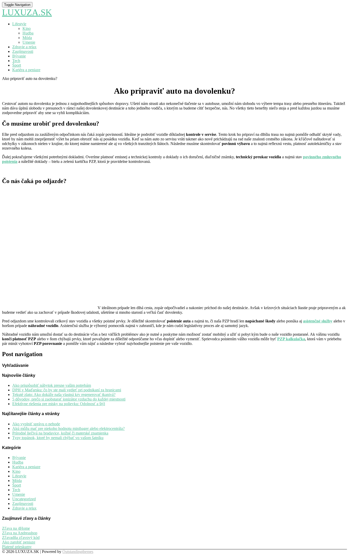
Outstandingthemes (77, 551)
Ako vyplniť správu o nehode (36, 424)
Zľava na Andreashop (19, 533)
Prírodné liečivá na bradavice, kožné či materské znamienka (60, 433)
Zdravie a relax (24, 47)
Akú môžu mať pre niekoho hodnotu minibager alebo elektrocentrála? (68, 428)
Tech (16, 60)
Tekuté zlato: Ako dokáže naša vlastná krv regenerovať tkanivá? (63, 394)
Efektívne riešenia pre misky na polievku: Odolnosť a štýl (58, 404)
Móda (27, 37)
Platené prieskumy (17, 547)
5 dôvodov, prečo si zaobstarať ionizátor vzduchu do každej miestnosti (68, 399)
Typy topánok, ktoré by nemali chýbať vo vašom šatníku (57, 438)
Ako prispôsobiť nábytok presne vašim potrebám (51, 385)
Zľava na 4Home (16, 528)
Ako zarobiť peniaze (18, 542)
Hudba (27, 33)
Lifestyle (19, 24)
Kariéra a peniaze (26, 70)
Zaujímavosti (22, 51)
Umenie (28, 42)
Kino (26, 28)
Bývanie (19, 56)
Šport (16, 65)
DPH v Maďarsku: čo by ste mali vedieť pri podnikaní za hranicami (66, 390)
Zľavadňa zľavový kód (21, 537)
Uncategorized (24, 499)
